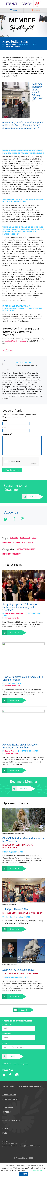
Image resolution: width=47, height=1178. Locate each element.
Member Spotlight (11, 554)
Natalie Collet (11, 44)
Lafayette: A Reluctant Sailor (18, 969)
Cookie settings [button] (36, 1170)
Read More (14, 632)
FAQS (4, 1133)
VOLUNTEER (7, 1107)
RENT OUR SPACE (10, 1099)
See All (24, 1010)
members (6, 542)
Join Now (24, 789)
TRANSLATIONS (9, 1094)
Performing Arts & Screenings (13, 833)
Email (5, 427)
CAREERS (6, 1112)
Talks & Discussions (9, 964)
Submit (33, 497)
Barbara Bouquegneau (14, 613)
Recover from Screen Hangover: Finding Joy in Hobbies (20, 746)
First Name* (7, 1024)
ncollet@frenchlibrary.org (15, 341)
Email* (4, 1043)
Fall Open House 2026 (15, 909)
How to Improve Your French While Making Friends (22, 678)
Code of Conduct (11, 1120)
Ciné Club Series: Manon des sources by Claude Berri (23, 839)
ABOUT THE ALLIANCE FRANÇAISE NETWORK (22, 1086)
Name (5, 420)
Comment (7, 434)
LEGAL (5, 1128)
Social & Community (9, 904)
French (14, 538)
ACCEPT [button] (23, 1174)
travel (30, 542)
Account (37, 10)
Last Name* (6, 1034)
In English (25, 538)
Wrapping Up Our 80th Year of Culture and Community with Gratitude (20, 606)
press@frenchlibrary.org (30, 1146)
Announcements (12, 618)
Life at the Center (12, 46)
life (34, 538)
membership (19, 542)
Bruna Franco (11, 751)
